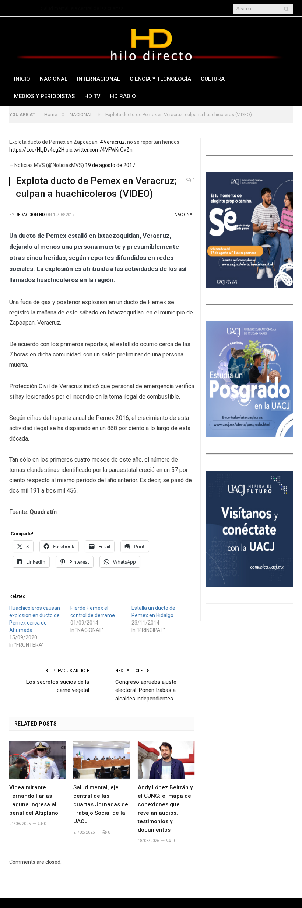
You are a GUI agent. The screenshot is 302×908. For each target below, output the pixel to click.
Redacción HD (30, 214)
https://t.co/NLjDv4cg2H (36, 150)
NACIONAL (53, 79)
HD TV (92, 96)
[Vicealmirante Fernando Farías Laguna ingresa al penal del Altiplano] (37, 760)
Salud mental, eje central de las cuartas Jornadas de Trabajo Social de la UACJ (85, 8)
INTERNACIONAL (98, 79)
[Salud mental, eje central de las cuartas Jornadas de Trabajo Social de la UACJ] (101, 760)
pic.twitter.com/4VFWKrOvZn (99, 150)
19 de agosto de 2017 (110, 165)
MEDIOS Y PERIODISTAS (44, 96)
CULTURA (213, 79)
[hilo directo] (151, 43)
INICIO (22, 79)
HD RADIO (123, 96)
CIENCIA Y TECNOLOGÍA (160, 79)
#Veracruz (112, 142)
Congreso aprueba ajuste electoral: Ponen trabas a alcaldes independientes (145, 690)
